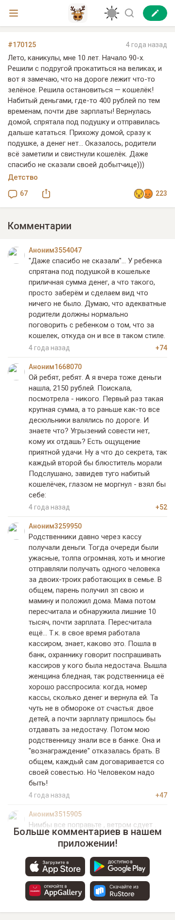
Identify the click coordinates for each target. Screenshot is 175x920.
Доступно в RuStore (120, 891)
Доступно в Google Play (120, 866)
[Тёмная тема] (112, 13)
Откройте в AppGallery (55, 891)
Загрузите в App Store (55, 866)
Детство (23, 177)
